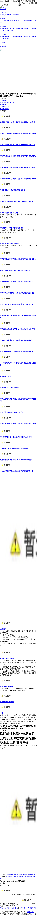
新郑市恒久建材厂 (6, 376)
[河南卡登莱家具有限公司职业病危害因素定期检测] (6, 143)
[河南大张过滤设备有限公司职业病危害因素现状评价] (6, 177)
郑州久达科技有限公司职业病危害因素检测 (15, 270)
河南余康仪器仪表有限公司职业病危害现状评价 (16, 281)
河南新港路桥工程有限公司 (9, 387)
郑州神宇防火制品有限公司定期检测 (12, 190)
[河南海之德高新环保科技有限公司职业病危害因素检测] (6, 361)
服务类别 (3, 26)
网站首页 (3, 9)
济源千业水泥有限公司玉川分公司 (12, 412)
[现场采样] (6, 627)
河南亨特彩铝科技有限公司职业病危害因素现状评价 (18, 156)
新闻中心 (3, 18)
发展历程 (16, 15)
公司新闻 (3, 20)
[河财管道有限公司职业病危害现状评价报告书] (6, 435)
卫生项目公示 (17, 20)
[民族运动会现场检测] (6, 656)
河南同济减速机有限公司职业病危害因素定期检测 (17, 167)
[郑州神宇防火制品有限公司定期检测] (6, 188)
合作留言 (3, 46)
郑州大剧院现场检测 (7, 702)
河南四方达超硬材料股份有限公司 (12, 228)
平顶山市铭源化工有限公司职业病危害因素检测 (16, 351)
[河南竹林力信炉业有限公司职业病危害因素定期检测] (6, 131)
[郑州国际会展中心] (6, 684)
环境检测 (3, 28)
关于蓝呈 (3, 12)
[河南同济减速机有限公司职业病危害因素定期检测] (6, 165)
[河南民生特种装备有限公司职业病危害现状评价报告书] (6, 397)
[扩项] (6, 711)
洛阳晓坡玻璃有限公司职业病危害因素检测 (21, 874)
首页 (1, 908)
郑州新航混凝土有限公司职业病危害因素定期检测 (17, 122)
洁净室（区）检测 (12, 28)
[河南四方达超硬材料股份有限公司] (6, 226)
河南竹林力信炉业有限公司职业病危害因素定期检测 (18, 133)
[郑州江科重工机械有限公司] (6, 242)
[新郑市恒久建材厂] (6, 374)
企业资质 (3, 15)
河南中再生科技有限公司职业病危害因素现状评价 (17, 293)
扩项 (1, 713)
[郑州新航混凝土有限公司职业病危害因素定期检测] (6, 120)
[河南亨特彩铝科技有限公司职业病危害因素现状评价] (6, 154)
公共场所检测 (8, 30)
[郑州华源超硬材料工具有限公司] (6, 211)
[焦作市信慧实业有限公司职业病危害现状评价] (6, 458)
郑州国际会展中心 (6, 686)
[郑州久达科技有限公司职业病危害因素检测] (6, 268)
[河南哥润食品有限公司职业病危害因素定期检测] (6, 199)
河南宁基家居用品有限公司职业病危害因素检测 (16, 304)
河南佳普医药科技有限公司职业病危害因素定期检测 (18, 259)
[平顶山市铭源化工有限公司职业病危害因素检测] (6, 350)
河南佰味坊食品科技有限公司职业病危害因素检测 (17, 329)
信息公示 (3, 34)
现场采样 (3, 629)
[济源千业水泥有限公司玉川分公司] (6, 410)
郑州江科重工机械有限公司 (9, 243)
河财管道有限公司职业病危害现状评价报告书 (16, 437)
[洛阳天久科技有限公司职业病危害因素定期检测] (6, 469)
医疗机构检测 (4, 38)
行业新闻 (9, 20)
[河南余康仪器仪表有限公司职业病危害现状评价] (6, 280)
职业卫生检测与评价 (13, 36)
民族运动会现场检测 (7, 658)
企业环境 (9, 15)
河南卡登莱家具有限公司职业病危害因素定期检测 (17, 145)
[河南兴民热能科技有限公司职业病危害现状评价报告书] (6, 422)
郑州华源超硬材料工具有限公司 (11, 213)
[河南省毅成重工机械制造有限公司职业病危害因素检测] (6, 314)
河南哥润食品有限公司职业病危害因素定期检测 (16, 201)
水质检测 (22, 28)
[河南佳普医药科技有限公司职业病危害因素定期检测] (6, 257)
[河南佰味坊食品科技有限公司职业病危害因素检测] (6, 327)
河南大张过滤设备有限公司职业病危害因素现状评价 (18, 179)
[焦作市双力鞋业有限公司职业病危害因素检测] (6, 338)
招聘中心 (3, 42)
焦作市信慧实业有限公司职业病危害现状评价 (16, 460)
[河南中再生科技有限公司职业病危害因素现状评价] (6, 291)
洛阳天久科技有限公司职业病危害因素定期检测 (16, 471)
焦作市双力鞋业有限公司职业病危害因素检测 (16, 340)
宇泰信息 (30, 912)
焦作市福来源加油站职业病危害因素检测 (14, 448)
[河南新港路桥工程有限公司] (6, 386)
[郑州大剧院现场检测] (6, 700)
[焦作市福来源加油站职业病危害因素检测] (6, 446)
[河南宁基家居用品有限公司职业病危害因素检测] (6, 302)
